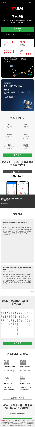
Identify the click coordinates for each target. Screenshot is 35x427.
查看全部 (32, 291)
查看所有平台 (5, 203)
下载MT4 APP (17, 176)
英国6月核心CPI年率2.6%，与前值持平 (16, 222)
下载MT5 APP (17, 172)
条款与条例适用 (25, 34)
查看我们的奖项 (17, 398)
